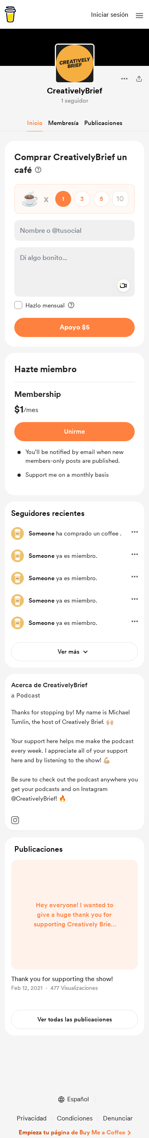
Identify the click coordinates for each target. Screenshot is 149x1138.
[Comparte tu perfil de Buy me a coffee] (139, 78)
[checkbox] (39, 305)
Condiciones (75, 1118)
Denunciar (118, 1118)
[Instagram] (15, 820)
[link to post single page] (74, 927)
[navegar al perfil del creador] (75, 63)
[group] (74, 434)
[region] (74, 244)
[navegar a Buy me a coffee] (10, 14)
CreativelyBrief (75, 90)
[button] (139, 15)
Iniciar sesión (109, 14)
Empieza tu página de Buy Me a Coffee (72, 1132)
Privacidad (31, 1118)
